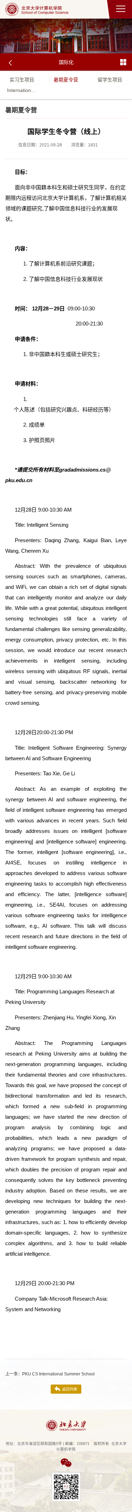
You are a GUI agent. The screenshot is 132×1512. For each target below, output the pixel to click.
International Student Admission (22, 90)
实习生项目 (22, 80)
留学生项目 (110, 80)
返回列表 (69, 1389)
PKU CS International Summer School (50, 1374)
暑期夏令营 (66, 80)
